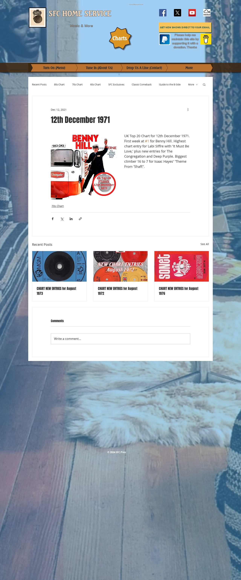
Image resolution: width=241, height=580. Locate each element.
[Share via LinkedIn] (71, 219)
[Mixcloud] (206, 12)
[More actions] (188, 109)
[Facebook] (162, 12)
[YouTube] (192, 12)
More (191, 84)
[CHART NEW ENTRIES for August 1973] (59, 266)
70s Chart (77, 84)
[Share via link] (80, 219)
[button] (185, 27)
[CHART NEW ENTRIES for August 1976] (181, 266)
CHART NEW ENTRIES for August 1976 (178, 291)
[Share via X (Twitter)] (62, 219)
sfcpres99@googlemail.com (136, 4)
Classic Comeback (142, 84)
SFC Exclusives (116, 84)
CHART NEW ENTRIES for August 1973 (56, 291)
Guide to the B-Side (170, 84)
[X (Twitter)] (177, 12)
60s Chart (95, 84)
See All (205, 244)
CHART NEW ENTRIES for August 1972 (117, 291)
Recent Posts (39, 84)
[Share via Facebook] (52, 219)
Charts (119, 38)
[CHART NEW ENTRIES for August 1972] (120, 266)
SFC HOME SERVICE (80, 13)
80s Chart (59, 84)
